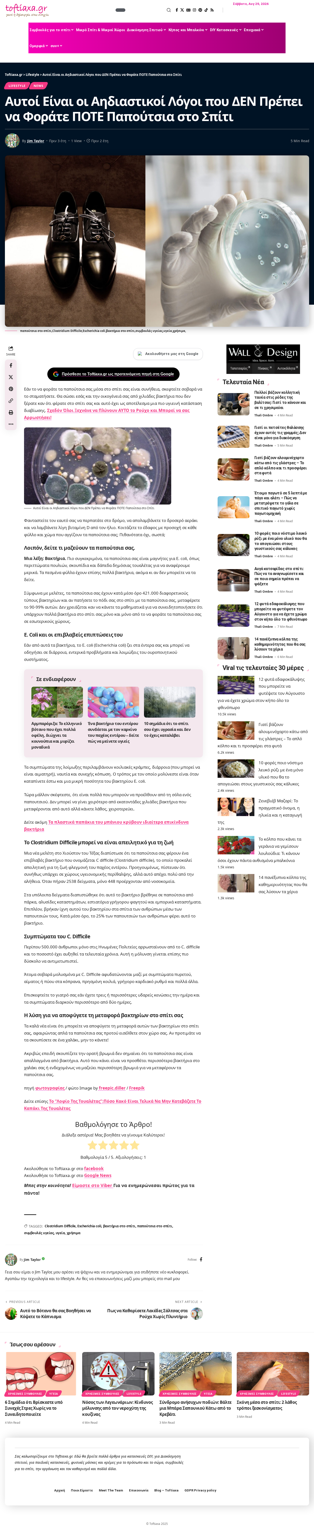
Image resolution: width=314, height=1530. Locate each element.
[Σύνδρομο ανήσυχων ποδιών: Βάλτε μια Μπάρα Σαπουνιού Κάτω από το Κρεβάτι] (195, 1373)
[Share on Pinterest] (11, 389)
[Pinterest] (200, 10)
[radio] (92, 1146)
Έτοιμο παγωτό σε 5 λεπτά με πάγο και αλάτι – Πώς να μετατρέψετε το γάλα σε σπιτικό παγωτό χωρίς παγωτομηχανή (280, 503)
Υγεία (53, 1393)
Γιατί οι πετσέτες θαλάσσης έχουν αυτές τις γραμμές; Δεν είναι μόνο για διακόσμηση (280, 432)
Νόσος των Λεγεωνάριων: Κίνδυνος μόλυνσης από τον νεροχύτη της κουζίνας (117, 1408)
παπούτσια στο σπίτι (154, 1226)
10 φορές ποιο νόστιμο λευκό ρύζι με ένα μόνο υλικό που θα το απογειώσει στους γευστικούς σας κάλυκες (280, 541)
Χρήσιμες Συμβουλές (25, 1393)
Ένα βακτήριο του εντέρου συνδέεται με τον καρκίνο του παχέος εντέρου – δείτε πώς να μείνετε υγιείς (113, 732)
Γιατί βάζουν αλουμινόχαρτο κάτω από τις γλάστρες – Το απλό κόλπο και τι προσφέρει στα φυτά (280, 466)
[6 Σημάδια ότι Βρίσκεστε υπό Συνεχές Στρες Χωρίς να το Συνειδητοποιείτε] (41, 1373)
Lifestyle (17, 85)
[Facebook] (176, 10)
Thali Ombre (263, 415)
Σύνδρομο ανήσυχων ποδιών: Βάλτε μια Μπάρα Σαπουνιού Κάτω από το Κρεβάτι (195, 1408)
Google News (97, 1175)
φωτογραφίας (50, 1088)
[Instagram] (194, 10)
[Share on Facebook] (11, 365)
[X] (182, 10)
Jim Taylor (35, 140)
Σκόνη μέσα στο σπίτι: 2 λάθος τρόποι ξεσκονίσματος (267, 1405)
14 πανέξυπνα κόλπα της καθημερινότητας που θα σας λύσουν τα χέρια (280, 644)
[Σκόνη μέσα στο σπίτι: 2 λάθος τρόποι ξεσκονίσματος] (273, 1373)
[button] (149, 10)
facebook (94, 1168)
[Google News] (188, 10)
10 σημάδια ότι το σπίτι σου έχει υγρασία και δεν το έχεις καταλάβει (167, 729)
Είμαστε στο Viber (92, 1185)
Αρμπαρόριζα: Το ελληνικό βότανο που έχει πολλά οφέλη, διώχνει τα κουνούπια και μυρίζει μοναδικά (56, 735)
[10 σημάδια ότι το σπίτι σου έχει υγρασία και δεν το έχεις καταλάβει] (170, 702)
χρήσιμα (73, 1232)
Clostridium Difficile (60, 1226)
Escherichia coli (89, 1226)
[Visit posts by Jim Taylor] (11, 1260)
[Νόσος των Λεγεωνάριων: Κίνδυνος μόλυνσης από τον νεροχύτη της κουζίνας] (118, 1373)
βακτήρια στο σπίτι (119, 1226)
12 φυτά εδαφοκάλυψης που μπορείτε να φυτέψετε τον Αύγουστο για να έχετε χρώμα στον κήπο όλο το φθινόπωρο (280, 612)
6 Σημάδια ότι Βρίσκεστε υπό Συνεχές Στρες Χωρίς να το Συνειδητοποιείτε (34, 1408)
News (38, 85)
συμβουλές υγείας (39, 1232)
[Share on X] (11, 377)
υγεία (60, 1232)
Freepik (137, 1088)
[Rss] (212, 10)
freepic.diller (112, 1088)
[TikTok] (206, 10)
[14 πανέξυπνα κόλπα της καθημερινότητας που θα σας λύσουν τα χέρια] (233, 648)
